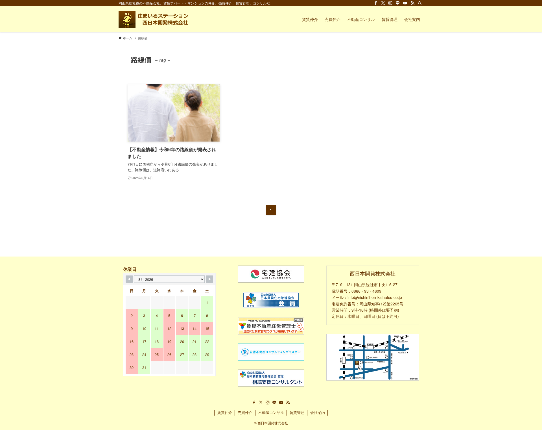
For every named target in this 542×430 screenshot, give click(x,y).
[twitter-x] (383, 3)
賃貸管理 (297, 412)
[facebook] (375, 3)
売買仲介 (245, 412)
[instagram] (390, 3)
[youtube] (405, 3)
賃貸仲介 (224, 412)
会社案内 (317, 412)
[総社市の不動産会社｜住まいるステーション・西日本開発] (154, 19)
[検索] (419, 3)
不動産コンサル (271, 412)
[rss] (412, 3)
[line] (397, 3)
